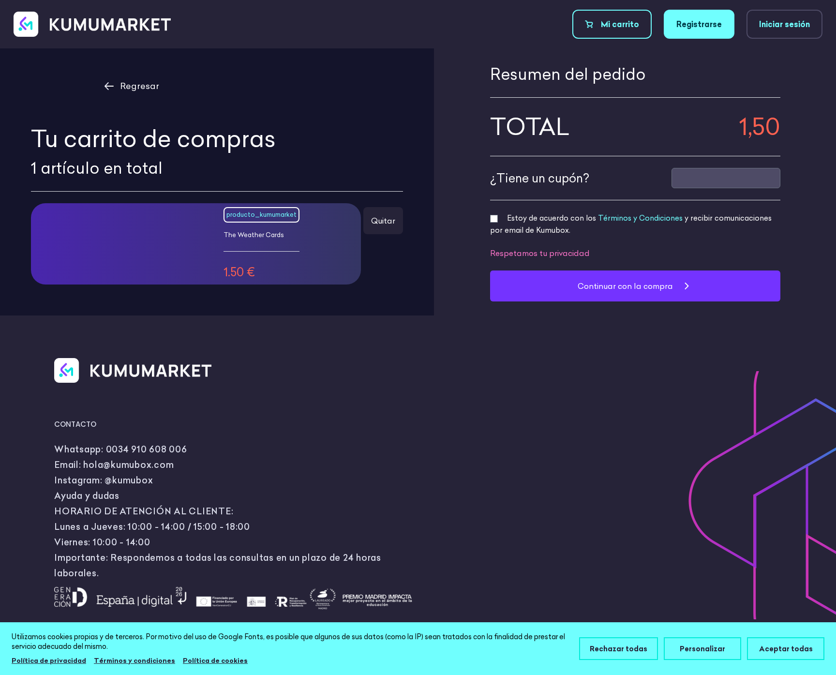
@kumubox (128, 480)
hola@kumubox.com (128, 464)
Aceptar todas (786, 648)
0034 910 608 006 (146, 449)
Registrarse (699, 24)
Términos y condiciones (134, 660)
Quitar (383, 220)
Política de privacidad (49, 660)
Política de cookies (215, 660)
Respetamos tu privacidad (540, 253)
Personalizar (702, 648)
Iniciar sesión (784, 24)
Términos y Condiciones (640, 218)
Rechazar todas (618, 648)
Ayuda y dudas (86, 495)
